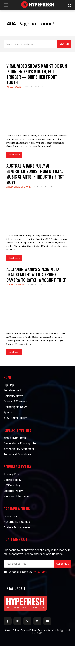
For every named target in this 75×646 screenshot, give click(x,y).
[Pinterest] (27, 621)
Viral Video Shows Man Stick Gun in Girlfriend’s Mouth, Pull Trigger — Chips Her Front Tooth (36, 74)
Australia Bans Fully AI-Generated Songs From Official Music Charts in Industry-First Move (35, 174)
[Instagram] (17, 621)
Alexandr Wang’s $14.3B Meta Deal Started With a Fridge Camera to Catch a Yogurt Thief (36, 274)
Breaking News (15, 284)
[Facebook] (8, 621)
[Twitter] (37, 621)
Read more (14, 154)
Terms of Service (47, 630)
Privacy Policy (39, 572)
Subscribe (62, 564)
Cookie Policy (11, 630)
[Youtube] (47, 621)
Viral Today (13, 86)
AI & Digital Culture (18, 186)
